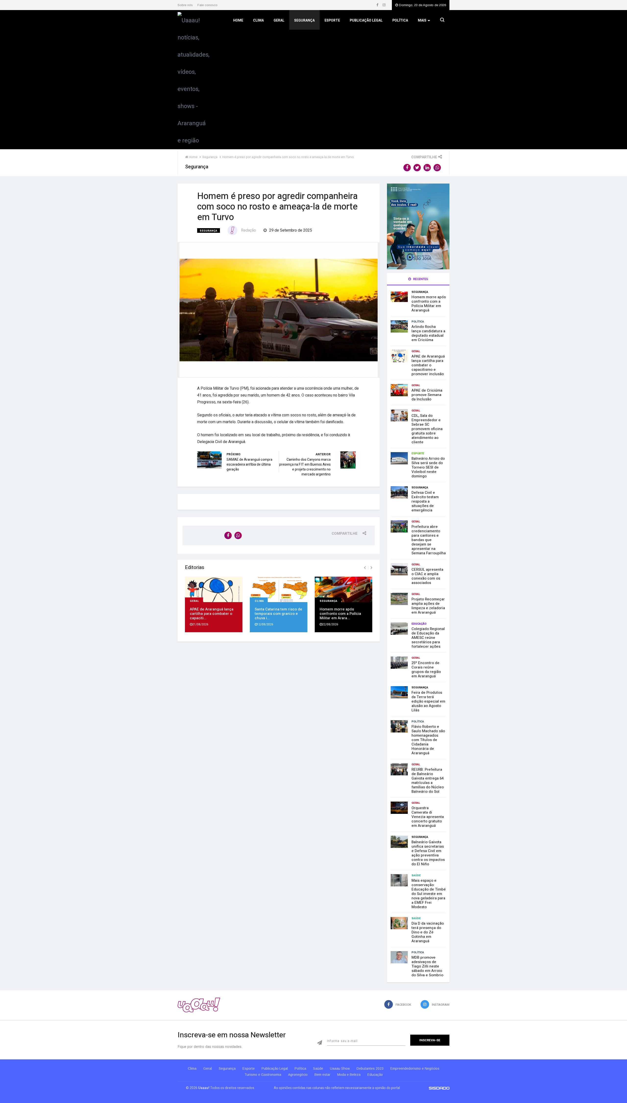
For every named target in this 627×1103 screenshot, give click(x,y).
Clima (258, 20)
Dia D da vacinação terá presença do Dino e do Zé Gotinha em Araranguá (427, 932)
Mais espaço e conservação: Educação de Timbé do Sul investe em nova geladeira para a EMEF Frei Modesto (428, 894)
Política (400, 20)
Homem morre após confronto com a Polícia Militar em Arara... (340, 614)
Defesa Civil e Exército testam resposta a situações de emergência (425, 501)
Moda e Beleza (349, 1075)
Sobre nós (185, 5)
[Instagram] (384, 5)
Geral (279, 20)
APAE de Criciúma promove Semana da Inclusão (426, 395)
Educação (418, 624)
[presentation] (365, 567)
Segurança (304, 20)
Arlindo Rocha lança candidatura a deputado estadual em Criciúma (428, 333)
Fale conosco (207, 5)
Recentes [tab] (420, 279)
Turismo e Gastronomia (262, 1075)
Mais (422, 20)
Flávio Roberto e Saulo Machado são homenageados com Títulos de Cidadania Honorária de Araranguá (428, 740)
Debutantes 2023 (370, 1068)
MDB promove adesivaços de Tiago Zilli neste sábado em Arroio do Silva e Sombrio (427, 966)
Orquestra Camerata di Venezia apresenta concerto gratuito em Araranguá (427, 816)
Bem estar (322, 1075)
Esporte (332, 20)
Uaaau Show (340, 1068)
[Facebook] (378, 5)
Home (238, 20)
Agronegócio (298, 1075)
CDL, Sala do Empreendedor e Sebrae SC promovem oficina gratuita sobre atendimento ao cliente (427, 429)
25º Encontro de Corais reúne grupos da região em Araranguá (426, 669)
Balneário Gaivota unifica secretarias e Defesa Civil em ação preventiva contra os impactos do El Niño (428, 853)
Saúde (416, 875)
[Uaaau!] (199, 1004)
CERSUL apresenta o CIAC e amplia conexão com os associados (427, 576)
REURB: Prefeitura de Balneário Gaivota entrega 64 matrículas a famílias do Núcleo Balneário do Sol (427, 780)
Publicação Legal (366, 20)
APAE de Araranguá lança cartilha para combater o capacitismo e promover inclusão (428, 365)
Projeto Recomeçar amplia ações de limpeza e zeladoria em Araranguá (428, 605)
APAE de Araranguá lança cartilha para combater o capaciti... (211, 614)
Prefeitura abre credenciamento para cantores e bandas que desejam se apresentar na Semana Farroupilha (428, 540)
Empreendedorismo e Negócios (414, 1068)
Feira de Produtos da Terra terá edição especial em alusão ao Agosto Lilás (428, 701)
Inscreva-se (429, 1040)
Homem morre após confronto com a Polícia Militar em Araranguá (428, 303)
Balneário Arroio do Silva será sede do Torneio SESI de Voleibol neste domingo (428, 467)
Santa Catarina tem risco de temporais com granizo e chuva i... (278, 614)
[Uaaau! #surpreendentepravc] (193, 79)
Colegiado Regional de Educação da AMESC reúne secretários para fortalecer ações (428, 637)
